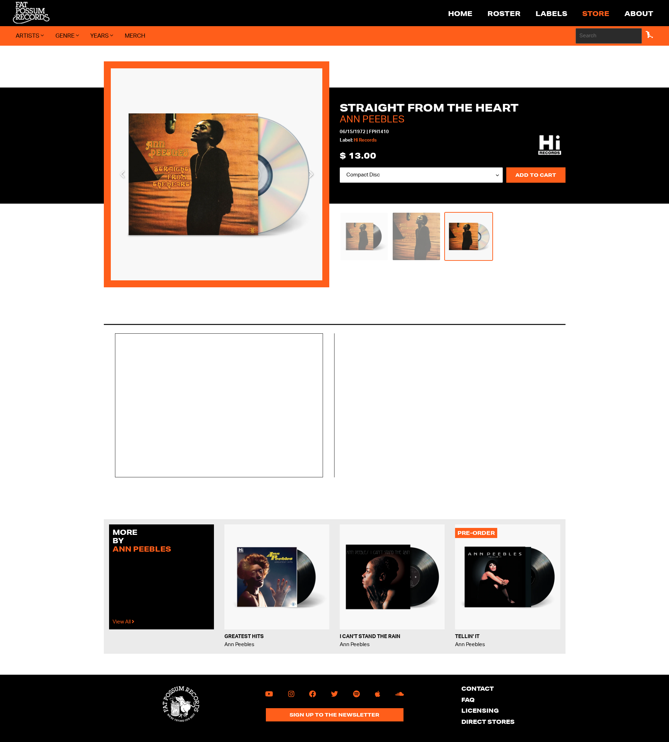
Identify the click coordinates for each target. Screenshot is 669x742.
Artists (28, 36)
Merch (135, 36)
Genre (65, 36)
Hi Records (365, 140)
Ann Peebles (372, 119)
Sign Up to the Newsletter (334, 715)
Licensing (480, 710)
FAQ (468, 699)
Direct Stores (488, 721)
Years (100, 36)
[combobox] (609, 36)
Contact (477, 688)
